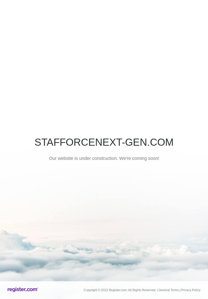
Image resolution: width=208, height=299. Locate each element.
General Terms (169, 290)
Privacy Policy (190, 290)
